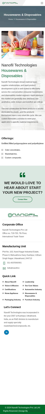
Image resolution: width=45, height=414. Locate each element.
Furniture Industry (32, 300)
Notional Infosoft (35, 411)
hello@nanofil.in (13, 268)
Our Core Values (31, 286)
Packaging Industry (13, 300)
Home (10, 19)
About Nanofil (10, 282)
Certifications (10, 289)
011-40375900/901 (14, 263)
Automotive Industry (33, 289)
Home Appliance (11, 293)
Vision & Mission (12, 286)
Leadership (29, 282)
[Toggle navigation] (42, 3)
